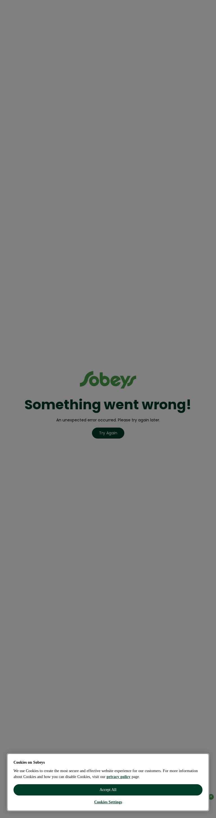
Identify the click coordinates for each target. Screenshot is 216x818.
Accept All (108, 790)
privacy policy (118, 777)
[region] (108, 782)
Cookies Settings (108, 802)
